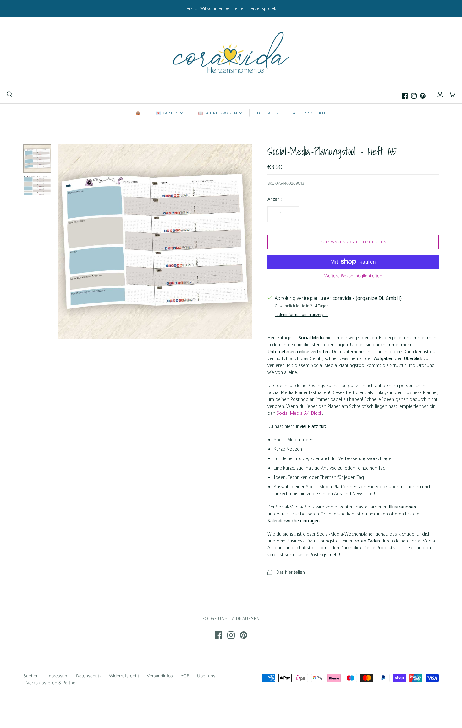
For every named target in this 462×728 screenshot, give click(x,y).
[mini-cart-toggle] (452, 94)
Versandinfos (160, 676)
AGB (185, 676)
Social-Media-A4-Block (299, 413)
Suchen (31, 676)
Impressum (57, 676)
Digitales (267, 113)
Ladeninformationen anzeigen (301, 314)
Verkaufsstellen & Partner (51, 683)
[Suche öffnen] (10, 94)
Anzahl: (274, 199)
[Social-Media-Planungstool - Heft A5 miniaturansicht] (37, 158)
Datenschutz (89, 676)
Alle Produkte (310, 113)
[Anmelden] (440, 94)
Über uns (206, 676)
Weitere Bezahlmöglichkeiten (353, 276)
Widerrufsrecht (124, 676)
